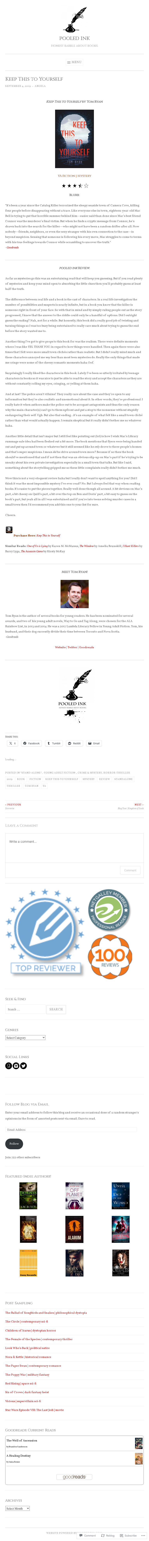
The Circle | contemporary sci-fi (26, 1322)
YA (44, 786)
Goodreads (13, 248)
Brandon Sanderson (18, 1446)
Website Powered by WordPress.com (74, 1533)
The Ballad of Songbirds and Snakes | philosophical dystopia (46, 1313)
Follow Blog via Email (27, 1104)
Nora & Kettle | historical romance (28, 1357)
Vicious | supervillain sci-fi (23, 1401)
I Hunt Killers (131, 546)
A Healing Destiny (18, 1456)
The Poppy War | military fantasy (27, 1375)
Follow (14, 1144)
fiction (35, 779)
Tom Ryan (31, 786)
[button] (46, 934)
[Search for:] (25, 1010)
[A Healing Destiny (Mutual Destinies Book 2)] (139, 1464)
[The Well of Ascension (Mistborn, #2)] (139, 1448)
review (104, 779)
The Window (87, 546)
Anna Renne (14, 1462)
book (21, 779)
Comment (130, 870)
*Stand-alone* (31, 772)
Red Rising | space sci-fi (20, 1384)
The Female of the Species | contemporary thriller (39, 1339)
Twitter (72, 648)
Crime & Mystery (90, 772)
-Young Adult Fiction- (59, 772)
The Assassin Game (32, 552)
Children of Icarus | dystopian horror (30, 1331)
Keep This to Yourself (48, 536)
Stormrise (13, 806)
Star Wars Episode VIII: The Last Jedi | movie (34, 1410)
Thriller (13, 786)
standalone (123, 779)
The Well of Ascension (21, 1441)
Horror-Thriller (116, 772)
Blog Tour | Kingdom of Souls (131, 806)
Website (60, 648)
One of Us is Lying (37, 546)
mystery (89, 779)
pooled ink (74, 38)
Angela (40, 86)
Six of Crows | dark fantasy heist (27, 1392)
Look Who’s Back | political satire (27, 1348)
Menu (77, 62)
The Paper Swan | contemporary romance (33, 1366)
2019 (10, 779)
